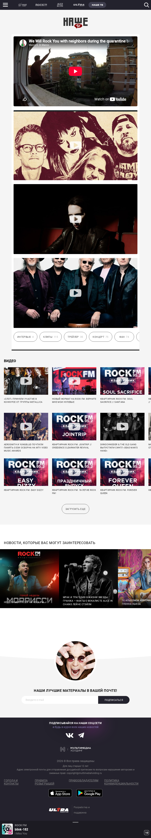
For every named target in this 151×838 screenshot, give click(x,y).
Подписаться (114, 700)
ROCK (41, 5)
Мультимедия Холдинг (75, 749)
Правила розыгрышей (44, 782)
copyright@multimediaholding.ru (84, 773)
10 (146, 832)
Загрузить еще (75, 509)
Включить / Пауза (7, 829)
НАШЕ (22, 5)
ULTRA (78, 5)
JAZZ (60, 5)
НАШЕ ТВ (97, 5)
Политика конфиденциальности (121, 782)
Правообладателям (83, 780)
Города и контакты (11, 782)
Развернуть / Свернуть (75, 822)
